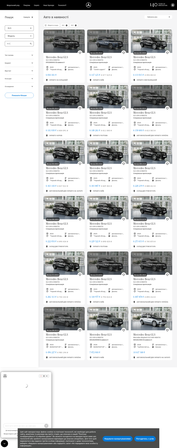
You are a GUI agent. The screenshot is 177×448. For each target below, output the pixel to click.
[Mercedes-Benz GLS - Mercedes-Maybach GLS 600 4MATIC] (151, 318)
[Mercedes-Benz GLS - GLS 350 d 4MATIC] (64, 41)
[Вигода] (80, 52)
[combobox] (19, 28)
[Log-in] (173, 5)
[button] (27, 28)
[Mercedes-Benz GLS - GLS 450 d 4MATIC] (107, 41)
